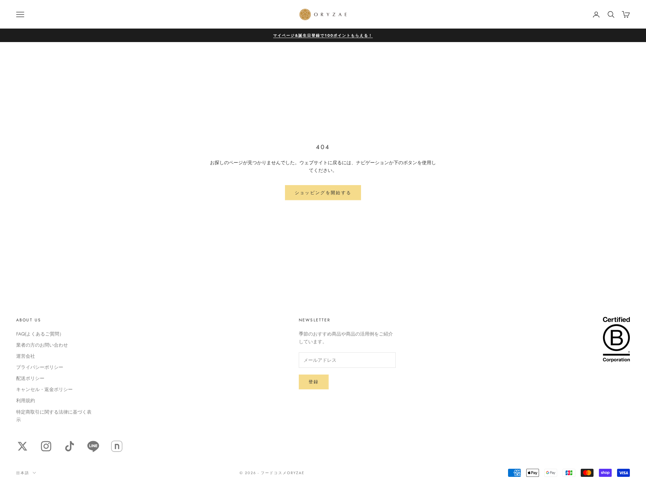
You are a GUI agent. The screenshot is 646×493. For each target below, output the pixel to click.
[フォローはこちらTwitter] (22, 446)
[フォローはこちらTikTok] (69, 446)
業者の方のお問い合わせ (42, 345)
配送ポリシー (30, 378)
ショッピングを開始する (323, 192)
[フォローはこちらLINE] (93, 446)
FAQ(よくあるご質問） (40, 333)
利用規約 (25, 400)
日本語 (22, 473)
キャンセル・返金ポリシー (44, 389)
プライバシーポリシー (39, 367)
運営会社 (25, 356)
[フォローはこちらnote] (116, 446)
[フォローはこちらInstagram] (46, 446)
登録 (314, 382)
